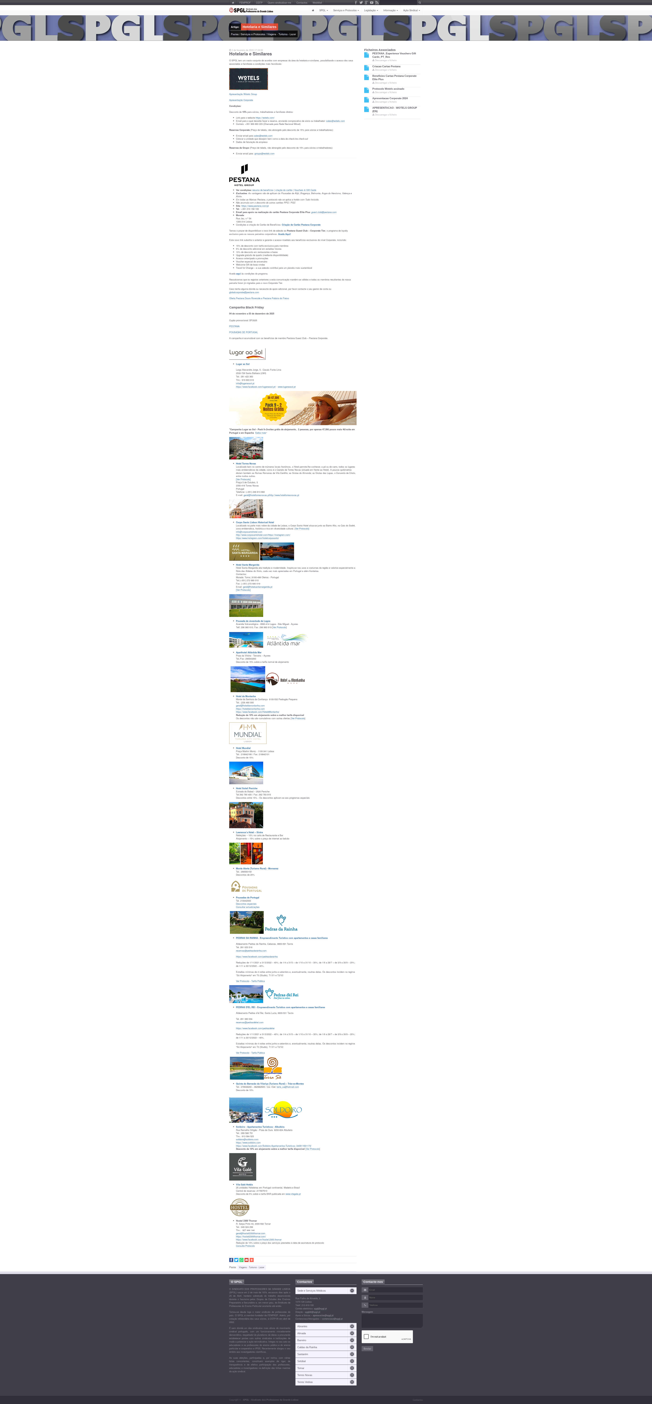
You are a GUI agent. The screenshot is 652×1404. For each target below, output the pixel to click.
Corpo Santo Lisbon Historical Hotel (255, 522)
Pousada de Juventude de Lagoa (253, 621)
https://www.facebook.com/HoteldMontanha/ (257, 711)
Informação (389, 10)
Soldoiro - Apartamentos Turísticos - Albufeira (260, 1126)
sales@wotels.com (335, 120)
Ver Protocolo (279, 627)
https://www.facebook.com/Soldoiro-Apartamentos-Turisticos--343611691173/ (273, 1145)
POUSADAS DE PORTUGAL (243, 332)
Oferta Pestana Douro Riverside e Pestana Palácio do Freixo (259, 298)
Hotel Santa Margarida (247, 564)
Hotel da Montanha (246, 696)
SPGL (322, 10)
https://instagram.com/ (279, 534)
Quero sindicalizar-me (279, 2)
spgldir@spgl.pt (312, 1311)
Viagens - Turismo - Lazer (281, 34)
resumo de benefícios (263, 190)
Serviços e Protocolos (345, 10)
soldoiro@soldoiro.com (247, 1139)
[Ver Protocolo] (243, 479)
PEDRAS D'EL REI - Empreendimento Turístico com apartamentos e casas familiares (280, 1007)
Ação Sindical (410, 10)
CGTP (259, 2)
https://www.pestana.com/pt (255, 205)
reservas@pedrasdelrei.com (250, 1022)
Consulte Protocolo (245, 1245)
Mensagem (367, 1311)
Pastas (235, 34)
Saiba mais (260, 432)
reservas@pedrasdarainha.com (251, 950)
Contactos (301, 2)
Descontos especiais (246, 903)
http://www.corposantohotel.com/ (252, 534)
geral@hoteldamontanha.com (250, 705)
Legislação (370, 10)
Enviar (367, 1348)
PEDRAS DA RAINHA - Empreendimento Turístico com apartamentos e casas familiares (282, 937)
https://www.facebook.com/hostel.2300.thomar (259, 1239)
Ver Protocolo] (302, 528)
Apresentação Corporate (241, 100)
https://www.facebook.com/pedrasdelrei (255, 1028)
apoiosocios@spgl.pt (323, 1315)
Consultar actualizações (248, 907)
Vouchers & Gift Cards (305, 190)
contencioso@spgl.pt (332, 1318)
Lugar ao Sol (243, 364)
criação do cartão (283, 190)
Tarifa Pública (258, 981)
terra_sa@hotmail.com (288, 1086)
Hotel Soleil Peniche (246, 788)
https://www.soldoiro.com (248, 1142)
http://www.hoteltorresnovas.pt (284, 495)
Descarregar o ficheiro (385, 60)
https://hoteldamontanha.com (250, 708)
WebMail (317, 2)
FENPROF (245, 2)
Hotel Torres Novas (246, 463)
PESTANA (234, 326)
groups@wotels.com (265, 153)
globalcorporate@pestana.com (244, 292)
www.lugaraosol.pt (287, 386)
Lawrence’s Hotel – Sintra (249, 832)
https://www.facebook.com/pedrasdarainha (257, 956)
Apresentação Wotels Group (243, 94)
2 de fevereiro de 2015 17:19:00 (247, 50)
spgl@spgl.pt (320, 1308)
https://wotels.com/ (265, 117)
